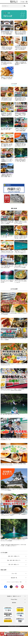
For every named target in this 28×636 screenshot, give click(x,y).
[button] (24, 6)
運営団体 (18, 602)
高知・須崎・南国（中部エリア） (16, 560)
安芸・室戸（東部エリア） (17, 564)
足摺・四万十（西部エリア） (17, 556)
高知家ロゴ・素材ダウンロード (16, 596)
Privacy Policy (18, 599)
